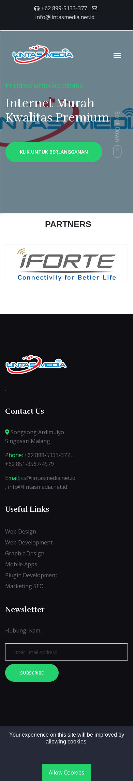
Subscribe (32, 673)
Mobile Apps (21, 564)
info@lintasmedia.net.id (64, 17)
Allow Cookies (66, 772)
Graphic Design (24, 553)
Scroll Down (117, 126)
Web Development (29, 542)
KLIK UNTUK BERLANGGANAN (54, 151)
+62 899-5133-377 (64, 8)
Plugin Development (31, 575)
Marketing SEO (24, 586)
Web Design (20, 531)
